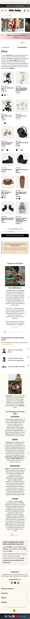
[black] (5, 123)
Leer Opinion (14, 328)
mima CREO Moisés (6, 169)
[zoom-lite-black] (7, 150)
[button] (1, 6)
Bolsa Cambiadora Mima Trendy (6, 192)
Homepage (3, 15)
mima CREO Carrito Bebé (6, 116)
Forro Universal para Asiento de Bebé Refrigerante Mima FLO (22, 89)
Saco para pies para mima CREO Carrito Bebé (21, 193)
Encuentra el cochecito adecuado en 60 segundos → (13, 2)
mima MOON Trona (21, 116)
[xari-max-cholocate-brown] (10, 95)
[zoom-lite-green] (2, 150)
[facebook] (15, 583)
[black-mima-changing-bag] (2, 197)
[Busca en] (5, 10)
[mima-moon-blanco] (17, 122)
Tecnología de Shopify (20, 607)
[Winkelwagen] (28, 10)
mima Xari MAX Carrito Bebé (7, 88)
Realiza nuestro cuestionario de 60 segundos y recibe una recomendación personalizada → (15, 249)
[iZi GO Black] (17, 150)
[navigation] (7, 330)
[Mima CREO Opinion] (15, 276)
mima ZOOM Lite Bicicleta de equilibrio (7, 143)
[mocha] (2, 123)
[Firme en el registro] (25, 10)
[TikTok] (18, 583)
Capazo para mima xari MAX (22, 170)
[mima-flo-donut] (17, 96)
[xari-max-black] (2, 95)
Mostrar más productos (15, 235)
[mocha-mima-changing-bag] (5, 197)
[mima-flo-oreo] (22, 96)
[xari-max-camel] (5, 95)
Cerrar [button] (28, 2)
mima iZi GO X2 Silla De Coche (22, 143)
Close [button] (15, 588)
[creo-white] (7, 123)
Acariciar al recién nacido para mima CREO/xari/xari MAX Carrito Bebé (22, 220)
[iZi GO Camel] (22, 150)
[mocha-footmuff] (17, 199)
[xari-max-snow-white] (7, 95)
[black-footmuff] (19, 199)
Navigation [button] (2, 10)
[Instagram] (12, 583)
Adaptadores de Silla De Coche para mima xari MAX (7, 219)
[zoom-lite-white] (5, 150)
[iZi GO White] (19, 150)
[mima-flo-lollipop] (19, 96)
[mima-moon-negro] (19, 122)
